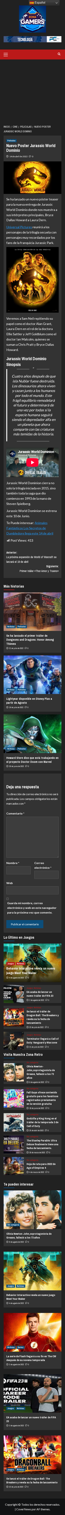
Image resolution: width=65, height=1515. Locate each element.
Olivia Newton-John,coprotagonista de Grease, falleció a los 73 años (41, 1072)
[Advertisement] (32, 91)
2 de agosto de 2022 (36, 1000)
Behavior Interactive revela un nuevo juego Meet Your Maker (30, 970)
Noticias (11, 626)
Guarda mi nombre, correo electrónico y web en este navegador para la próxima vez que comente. (32, 907)
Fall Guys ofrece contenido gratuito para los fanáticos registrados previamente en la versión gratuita (42, 1098)
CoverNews (23, 1509)
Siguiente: (39, 568)
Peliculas (11, 140)
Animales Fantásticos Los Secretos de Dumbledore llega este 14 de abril (29, 528)
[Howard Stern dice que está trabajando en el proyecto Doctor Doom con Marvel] (32, 733)
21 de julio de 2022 (16, 648)
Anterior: (31, 557)
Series (20, 1347)
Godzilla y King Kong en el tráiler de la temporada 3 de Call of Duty (42, 1122)
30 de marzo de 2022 (37, 1152)
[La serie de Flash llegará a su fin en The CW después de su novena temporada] (32, 1332)
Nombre (12, 863)
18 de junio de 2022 (36, 1108)
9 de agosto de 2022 (36, 1082)
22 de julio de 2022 (36, 1027)
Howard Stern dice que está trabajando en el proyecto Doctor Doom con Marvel (32, 760)
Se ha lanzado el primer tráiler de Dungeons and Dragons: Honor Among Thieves (30, 640)
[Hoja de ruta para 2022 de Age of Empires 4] (14, 1166)
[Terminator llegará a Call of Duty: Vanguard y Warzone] (14, 1041)
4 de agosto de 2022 (16, 977)
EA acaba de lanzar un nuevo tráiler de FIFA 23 (40, 994)
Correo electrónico (42, 865)
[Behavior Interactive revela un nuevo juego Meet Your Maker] (32, 1271)
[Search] (59, 54)
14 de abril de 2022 (18, 156)
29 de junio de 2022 (16, 766)
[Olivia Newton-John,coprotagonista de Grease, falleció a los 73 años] (14, 1072)
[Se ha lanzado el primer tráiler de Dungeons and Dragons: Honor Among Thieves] (32, 611)
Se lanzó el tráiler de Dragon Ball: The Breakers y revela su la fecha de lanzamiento (43, 1017)
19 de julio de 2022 (16, 707)
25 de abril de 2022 (36, 1130)
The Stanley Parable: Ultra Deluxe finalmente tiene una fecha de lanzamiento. (42, 1144)
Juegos (10, 963)
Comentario (15, 813)
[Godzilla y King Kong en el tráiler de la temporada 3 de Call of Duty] (14, 1122)
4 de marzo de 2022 (36, 1172)
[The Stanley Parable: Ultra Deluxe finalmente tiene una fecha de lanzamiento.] (14, 1144)
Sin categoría (32, 1063)
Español (39, 2)
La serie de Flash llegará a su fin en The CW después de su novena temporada (31, 1358)
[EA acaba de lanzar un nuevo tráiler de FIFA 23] (14, 994)
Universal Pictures (19, 227)
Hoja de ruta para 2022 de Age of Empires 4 (41, 1166)
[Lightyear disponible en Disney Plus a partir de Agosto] (32, 674)
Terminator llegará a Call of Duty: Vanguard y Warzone (42, 1040)
